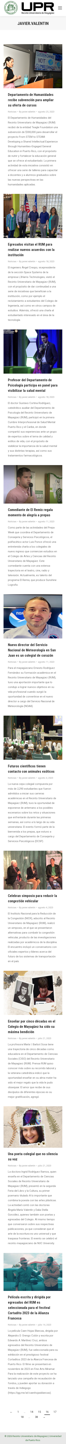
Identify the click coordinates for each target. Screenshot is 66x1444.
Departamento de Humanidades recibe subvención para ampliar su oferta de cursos (31, 100)
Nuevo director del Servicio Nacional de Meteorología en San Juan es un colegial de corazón (32, 650)
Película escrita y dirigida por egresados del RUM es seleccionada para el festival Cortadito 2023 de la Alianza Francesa (29, 1307)
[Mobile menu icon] (60, 7)
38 (36, 1417)
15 (39, 1411)
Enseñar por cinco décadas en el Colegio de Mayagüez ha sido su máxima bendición (31, 1026)
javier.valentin (33, 23)
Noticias (12, 111)
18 (22, 1417)
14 (31, 1411)
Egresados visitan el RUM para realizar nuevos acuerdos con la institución (31, 249)
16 (47, 1411)
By (27, 111)
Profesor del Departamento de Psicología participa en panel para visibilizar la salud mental (33, 385)
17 (55, 1411)
